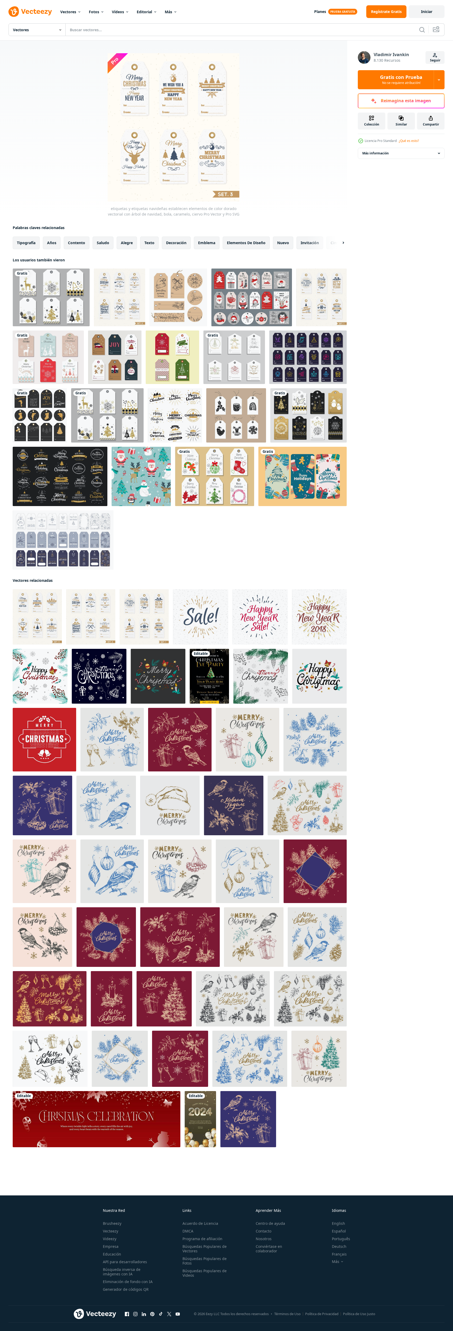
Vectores (68, 11)
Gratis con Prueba (401, 79)
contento (76, 242)
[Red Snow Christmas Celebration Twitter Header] (96, 1119)
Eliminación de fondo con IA (128, 1281)
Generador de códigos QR (126, 1289)
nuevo (283, 242)
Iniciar (426, 11)
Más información (375, 153)
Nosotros (264, 1238)
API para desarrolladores (125, 1261)
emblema (206, 242)
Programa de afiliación (202, 1238)
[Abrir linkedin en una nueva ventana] (144, 1314)
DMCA (187, 1231)
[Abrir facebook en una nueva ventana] (127, 1314)
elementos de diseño (246, 242)
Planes (320, 11)
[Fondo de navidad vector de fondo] (175, 415)
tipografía (26, 242)
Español (339, 1231)
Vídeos (118, 11)
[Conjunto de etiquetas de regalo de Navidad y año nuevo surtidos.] (51, 297)
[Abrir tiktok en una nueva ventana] (161, 1314)
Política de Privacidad (321, 1313)
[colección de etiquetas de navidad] (178, 297)
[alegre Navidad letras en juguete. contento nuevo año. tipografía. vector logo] (44, 739)
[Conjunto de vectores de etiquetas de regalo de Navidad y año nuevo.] (308, 415)
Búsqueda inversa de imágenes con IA (121, 1271)
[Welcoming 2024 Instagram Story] (200, 1119)
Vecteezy (110, 1231)
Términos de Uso (287, 1313)
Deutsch (339, 1246)
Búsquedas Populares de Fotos (204, 1261)
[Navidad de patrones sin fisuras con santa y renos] (141, 476)
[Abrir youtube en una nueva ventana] (178, 1314)
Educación (112, 1254)
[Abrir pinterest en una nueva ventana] (152, 1314)
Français (339, 1254)
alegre (127, 242)
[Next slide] (338, 242)
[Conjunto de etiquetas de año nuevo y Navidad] (107, 415)
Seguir (435, 60)
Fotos (94, 11)
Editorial (144, 11)
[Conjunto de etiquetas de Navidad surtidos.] (48, 357)
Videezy (109, 1238)
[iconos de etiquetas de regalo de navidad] (234, 357)
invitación (310, 242)
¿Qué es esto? (409, 141)
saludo (103, 242)
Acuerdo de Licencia (200, 1223)
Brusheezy (112, 1223)
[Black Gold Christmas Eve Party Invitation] (209, 676)
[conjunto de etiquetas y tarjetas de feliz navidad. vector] (251, 297)
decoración (176, 242)
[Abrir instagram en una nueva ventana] (135, 1314)
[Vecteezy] (30, 11)
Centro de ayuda (270, 1223)
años (51, 242)
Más (168, 11)
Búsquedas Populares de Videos (204, 1273)
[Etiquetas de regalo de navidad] (214, 476)
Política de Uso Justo (359, 1313)
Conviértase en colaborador (269, 1248)
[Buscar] (422, 29)
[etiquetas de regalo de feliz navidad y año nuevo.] (40, 415)
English (338, 1223)
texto (149, 242)
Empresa (110, 1246)
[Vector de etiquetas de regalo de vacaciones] (172, 357)
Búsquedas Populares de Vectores (204, 1248)
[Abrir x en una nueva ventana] (169, 1314)
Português (341, 1238)
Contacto (263, 1231)
